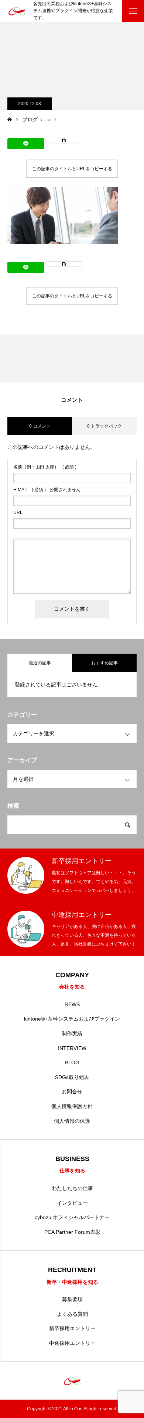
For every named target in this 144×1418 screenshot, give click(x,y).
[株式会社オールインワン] (16, 11)
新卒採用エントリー (72, 1328)
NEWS (72, 1004)
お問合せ (72, 1091)
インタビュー (72, 1203)
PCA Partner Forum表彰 (72, 1232)
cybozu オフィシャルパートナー (72, 1217)
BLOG (72, 1062)
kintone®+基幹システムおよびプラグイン (72, 1019)
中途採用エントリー (72, 1343)
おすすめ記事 (104, 662)
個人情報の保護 (72, 1121)
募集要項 (72, 1299)
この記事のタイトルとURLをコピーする (72, 168)
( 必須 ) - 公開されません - (48, 489)
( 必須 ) (44, 467)
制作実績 (72, 1033)
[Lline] (25, 143)
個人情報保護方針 (72, 1106)
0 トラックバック (104, 426)
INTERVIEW (72, 1048)
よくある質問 (72, 1314)
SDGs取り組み (72, 1077)
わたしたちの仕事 (72, 1188)
